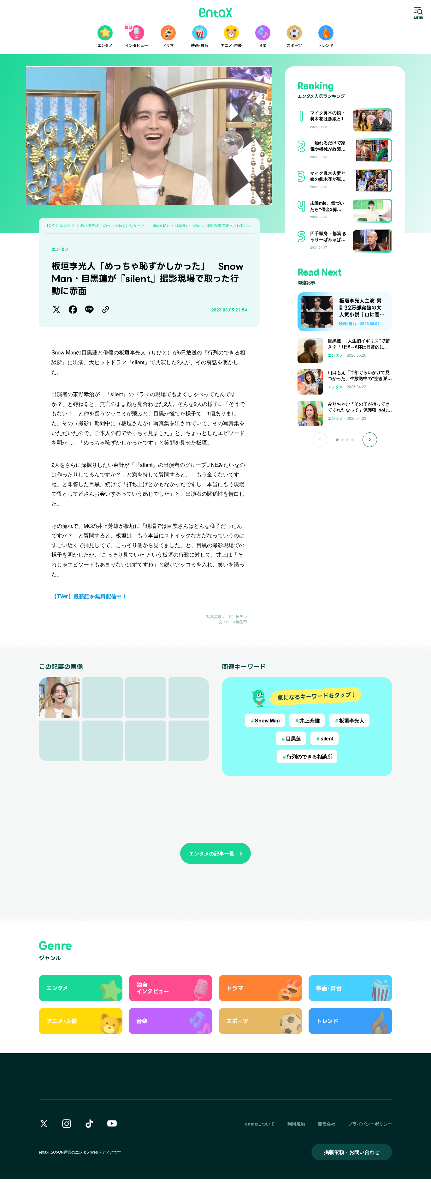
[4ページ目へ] (352, 439)
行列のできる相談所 (307, 756)
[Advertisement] (345, 467)
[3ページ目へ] (347, 439)
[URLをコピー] (106, 310)
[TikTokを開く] (89, 1124)
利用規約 (296, 1123)
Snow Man (265, 720)
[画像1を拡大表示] (59, 697)
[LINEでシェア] (89, 310)
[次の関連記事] (370, 439)
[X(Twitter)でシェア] (56, 310)
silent (325, 738)
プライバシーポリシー (370, 1123)
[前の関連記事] (320, 439)
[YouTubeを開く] (112, 1124)
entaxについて (260, 1123)
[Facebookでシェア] (73, 310)
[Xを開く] (44, 1124)
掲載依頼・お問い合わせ (352, 1152)
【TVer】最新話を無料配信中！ (89, 596)
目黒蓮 (291, 738)
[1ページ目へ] (337, 439)
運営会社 (326, 1123)
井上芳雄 (307, 720)
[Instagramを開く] (67, 1124)
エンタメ (60, 249)
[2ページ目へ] (342, 439)
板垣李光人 (349, 720)
